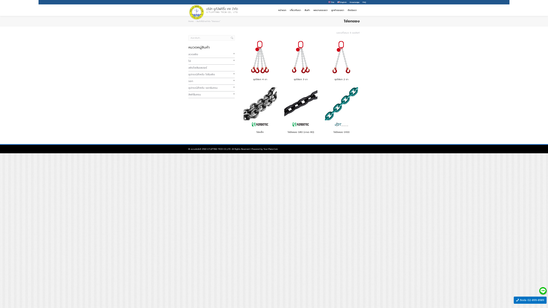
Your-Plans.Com (270, 149)
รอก (190, 81)
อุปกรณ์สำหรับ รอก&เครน (202, 88)
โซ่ (189, 61)
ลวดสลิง (193, 54)
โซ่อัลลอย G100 (341, 132)
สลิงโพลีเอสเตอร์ (197, 68)
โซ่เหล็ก (260, 132)
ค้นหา (231, 38)
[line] (543, 290)
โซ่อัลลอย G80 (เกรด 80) (301, 132)
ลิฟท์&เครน (194, 95)
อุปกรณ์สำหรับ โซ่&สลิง (201, 74)
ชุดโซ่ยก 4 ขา (260, 79)
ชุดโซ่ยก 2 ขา (341, 79)
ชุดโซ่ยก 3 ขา (301, 79)
